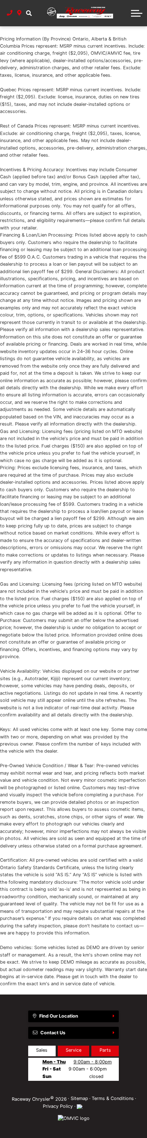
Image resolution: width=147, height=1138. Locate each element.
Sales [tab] (41, 1050)
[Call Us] (10, 13)
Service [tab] (73, 1050)
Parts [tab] (105, 1050)
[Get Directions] (19, 13)
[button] (29, 13)
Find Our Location (58, 1016)
